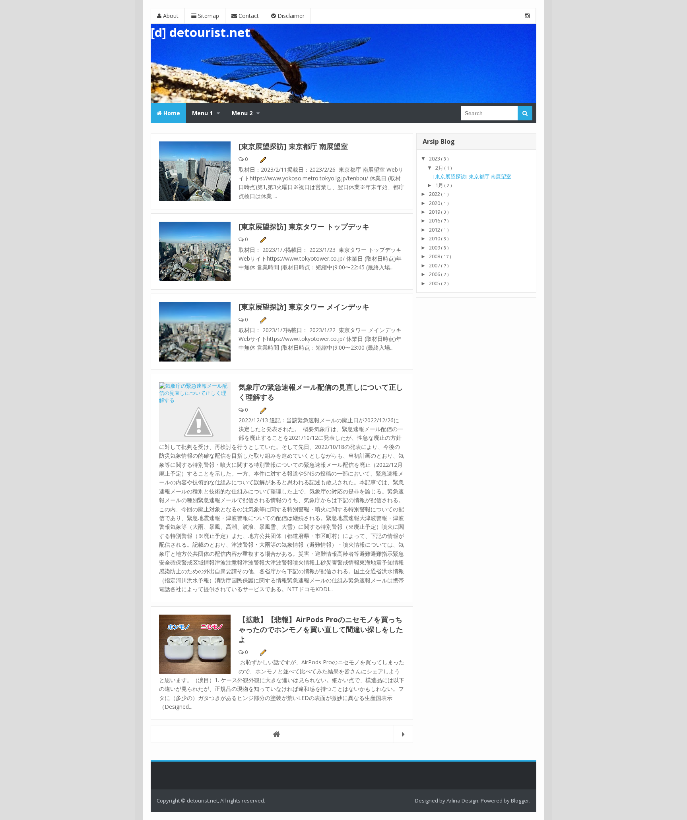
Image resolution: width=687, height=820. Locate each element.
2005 (435, 283)
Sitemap (207, 15)
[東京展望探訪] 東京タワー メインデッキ (304, 306)
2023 (435, 158)
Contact (248, 15)
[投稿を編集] (263, 158)
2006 (435, 274)
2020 (435, 203)
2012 (435, 229)
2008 (435, 256)
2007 (435, 265)
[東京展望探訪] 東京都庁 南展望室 (293, 146)
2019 (435, 211)
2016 (435, 220)
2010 (435, 238)
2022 (435, 193)
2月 (439, 167)
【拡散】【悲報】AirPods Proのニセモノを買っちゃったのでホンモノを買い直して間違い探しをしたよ (321, 629)
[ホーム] (282, 734)
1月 (439, 185)
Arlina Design (462, 800)
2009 (435, 247)
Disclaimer (290, 15)
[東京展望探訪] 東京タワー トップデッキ (304, 226)
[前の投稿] (403, 734)
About (170, 15)
